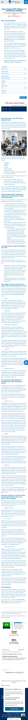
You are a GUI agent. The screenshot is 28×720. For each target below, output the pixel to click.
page (8, 236)
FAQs (2, 716)
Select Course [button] (5, 73)
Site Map (17, 714)
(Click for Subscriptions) (14, 16)
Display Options (10, 672)
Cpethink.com (18, 713)
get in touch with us (16, 601)
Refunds (8, 714)
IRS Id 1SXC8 (20, 716)
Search (24, 97)
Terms (12, 714)
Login (6, 716)
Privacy (4, 714)
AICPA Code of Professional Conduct (17, 291)
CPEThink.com (22, 413)
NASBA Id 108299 (12, 716)
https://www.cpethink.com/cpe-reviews (12, 612)
